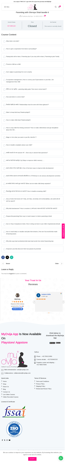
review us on (16, 308)
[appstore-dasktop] (58, 343)
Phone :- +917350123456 (44, 356)
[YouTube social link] (9, 440)
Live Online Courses (9, 394)
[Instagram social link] (7, 440)
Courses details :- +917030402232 (47, 359)
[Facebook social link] (3, 257)
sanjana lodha (46, 294)
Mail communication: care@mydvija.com (16, 369)
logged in (12, 273)
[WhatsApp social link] (11, 257)
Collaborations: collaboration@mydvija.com (17, 373)
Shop (4, 384)
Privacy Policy (40, 384)
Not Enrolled (12, 25)
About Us (6, 386)
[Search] (55, 7)
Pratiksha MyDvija (27, 16)
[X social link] (7, 257)
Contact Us (6, 392)
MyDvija (17, 299)
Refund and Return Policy (43, 388)
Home (5, 381)
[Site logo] (32, 6)
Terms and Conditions (42, 381)
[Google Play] (52, 343)
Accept (32, 459)
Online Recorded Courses (10, 397)
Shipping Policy (40, 386)
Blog (4, 389)
